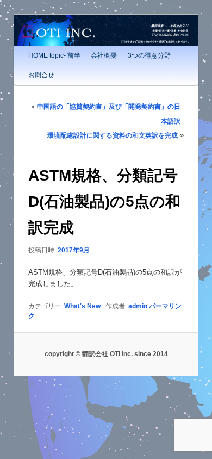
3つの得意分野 (149, 55)
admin (137, 306)
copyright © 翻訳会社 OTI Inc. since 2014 (106, 354)
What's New (82, 306)
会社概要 (104, 55)
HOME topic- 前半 (54, 55)
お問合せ (41, 75)
